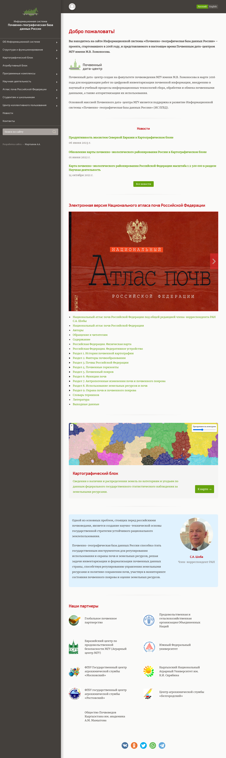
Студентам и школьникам (19, 97)
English (213, 6)
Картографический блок (18, 57)
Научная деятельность (17, 81)
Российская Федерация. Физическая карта (102, 344)
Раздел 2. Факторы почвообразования (99, 358)
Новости (8, 112)
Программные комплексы (19, 73)
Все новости (143, 184)
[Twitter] (143, 745)
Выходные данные (86, 404)
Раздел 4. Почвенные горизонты (96, 367)
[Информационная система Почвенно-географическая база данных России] (31, 12)
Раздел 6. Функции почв (89, 376)
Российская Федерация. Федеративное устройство (108, 348)
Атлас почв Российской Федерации (24, 89)
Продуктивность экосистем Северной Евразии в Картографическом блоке (121, 137)
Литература (81, 399)
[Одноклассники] (134, 745)
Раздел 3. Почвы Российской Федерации (101, 362)
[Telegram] (162, 745)
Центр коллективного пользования (24, 105)
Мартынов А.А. (32, 144)
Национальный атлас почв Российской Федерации (108, 325)
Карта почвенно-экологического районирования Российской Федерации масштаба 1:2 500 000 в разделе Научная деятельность (142, 167)
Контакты (9, 120)
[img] (72, 6)
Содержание (81, 339)
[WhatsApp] (152, 745)
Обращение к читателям (90, 334)
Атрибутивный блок (15, 65)
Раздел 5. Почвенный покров (93, 371)
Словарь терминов (86, 395)
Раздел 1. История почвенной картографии (103, 353)
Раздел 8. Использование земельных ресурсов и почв (110, 385)
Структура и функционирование (23, 49)
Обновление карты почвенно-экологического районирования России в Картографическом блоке (138, 152)
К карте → (204, 489)
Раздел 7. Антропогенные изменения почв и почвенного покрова (119, 381)
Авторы (78, 330)
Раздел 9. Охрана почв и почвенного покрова (104, 390)
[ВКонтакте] (125, 745)
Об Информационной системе (21, 41)
